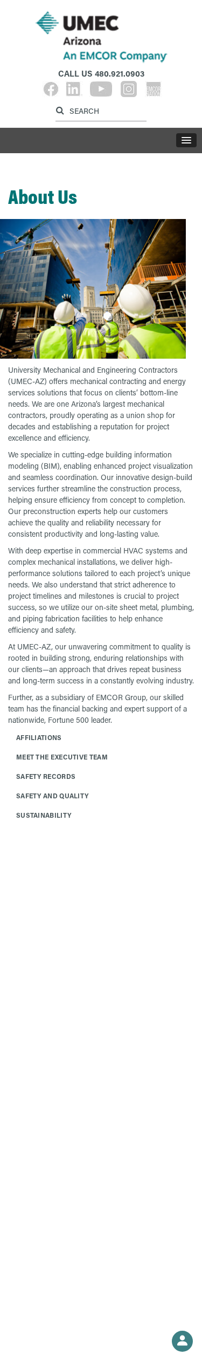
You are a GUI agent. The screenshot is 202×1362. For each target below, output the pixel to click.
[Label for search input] (99, 110)
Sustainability (43, 815)
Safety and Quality (52, 795)
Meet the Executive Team (62, 756)
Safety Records (45, 776)
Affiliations (39, 737)
